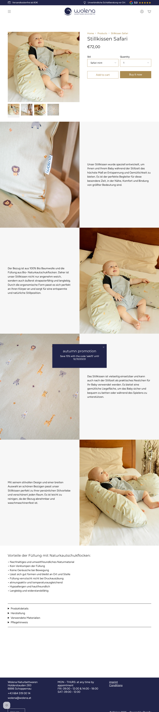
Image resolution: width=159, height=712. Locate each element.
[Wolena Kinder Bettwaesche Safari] (27, 109)
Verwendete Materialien (25, 617)
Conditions (116, 685)
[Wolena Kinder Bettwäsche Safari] (53, 109)
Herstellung (18, 613)
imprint (113, 682)
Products (102, 33)
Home (90, 33)
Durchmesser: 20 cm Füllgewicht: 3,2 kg (20, 608)
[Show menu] (9, 11)
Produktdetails (19, 608)
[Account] (142, 11)
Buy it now (135, 74)
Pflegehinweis (19, 622)
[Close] (103, 347)
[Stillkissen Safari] (13, 109)
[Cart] (149, 11)
